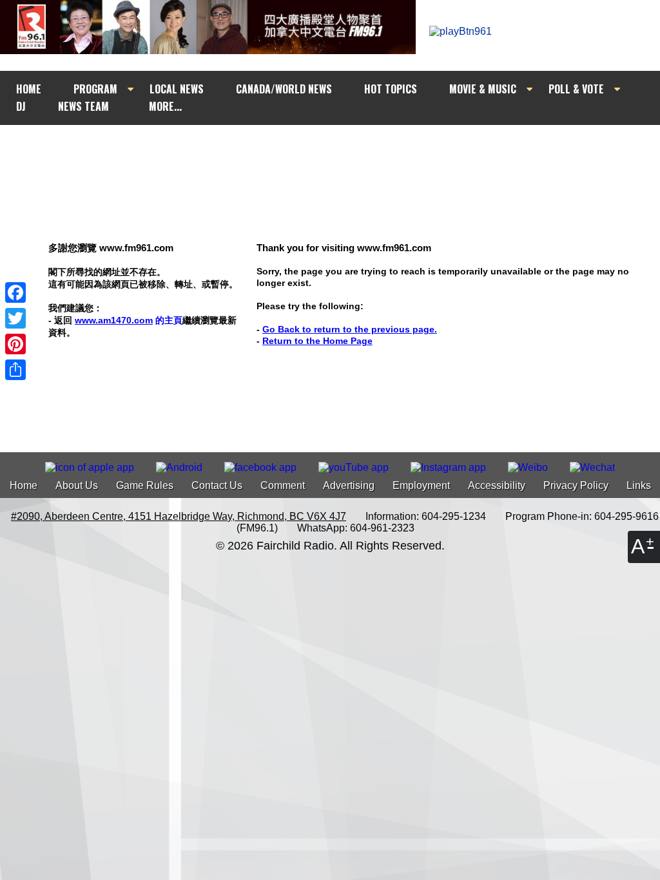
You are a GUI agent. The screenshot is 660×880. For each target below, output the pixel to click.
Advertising (348, 485)
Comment (282, 485)
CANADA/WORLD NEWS (284, 89)
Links (638, 485)
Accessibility (496, 485)
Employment (421, 485)
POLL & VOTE (576, 89)
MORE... (165, 106)
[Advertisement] (341, 149)
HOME (28, 89)
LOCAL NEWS (177, 89)
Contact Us (216, 485)
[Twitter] (15, 318)
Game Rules (144, 485)
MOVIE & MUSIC (482, 89)
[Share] (15, 370)
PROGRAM (95, 89)
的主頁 (128, 320)
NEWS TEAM (83, 106)
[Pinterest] (15, 344)
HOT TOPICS (390, 89)
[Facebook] (15, 292)
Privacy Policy (575, 485)
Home (23, 485)
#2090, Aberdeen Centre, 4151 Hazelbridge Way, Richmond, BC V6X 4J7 (178, 516)
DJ (21, 106)
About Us (76, 485)
